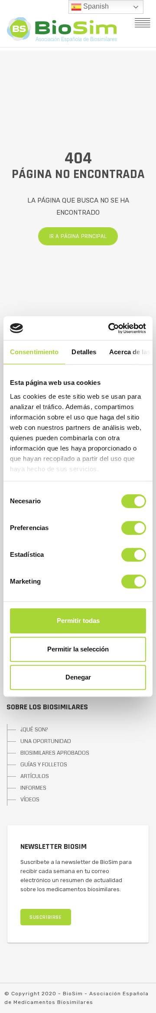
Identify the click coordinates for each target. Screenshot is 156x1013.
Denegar (78, 677)
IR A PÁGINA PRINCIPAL (78, 236)
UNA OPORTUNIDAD (45, 741)
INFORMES (33, 788)
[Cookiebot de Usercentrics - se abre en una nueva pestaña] (110, 328)
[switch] (133, 528)
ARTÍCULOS (34, 776)
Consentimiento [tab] (34, 352)
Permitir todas (78, 620)
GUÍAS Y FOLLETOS (43, 764)
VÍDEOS (29, 799)
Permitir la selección (78, 649)
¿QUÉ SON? (34, 730)
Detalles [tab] (84, 352)
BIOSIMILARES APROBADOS (54, 753)
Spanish (95, 6)
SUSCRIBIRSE (45, 917)
